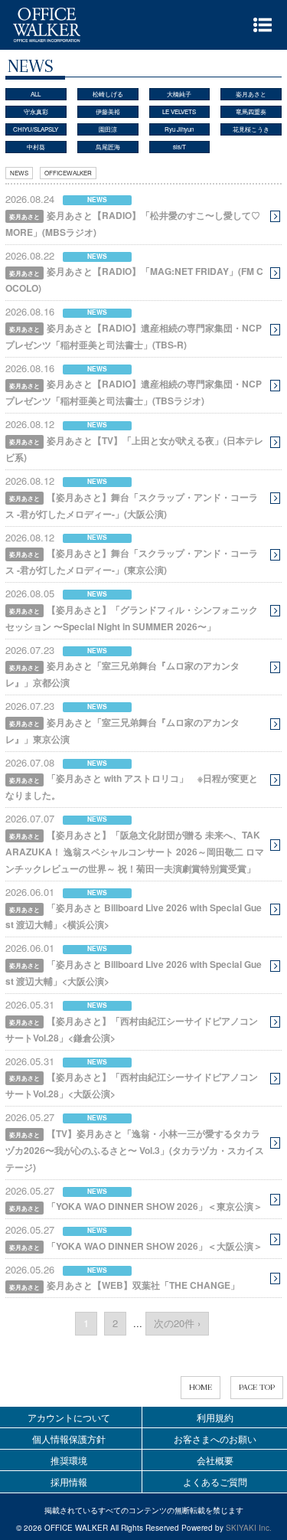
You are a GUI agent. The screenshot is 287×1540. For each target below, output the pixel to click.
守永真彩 (36, 111)
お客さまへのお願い (215, 1438)
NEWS (19, 172)
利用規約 (215, 1417)
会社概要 (215, 1459)
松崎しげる (108, 94)
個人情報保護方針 (69, 1438)
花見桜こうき (251, 129)
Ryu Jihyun (179, 129)
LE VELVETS (179, 111)
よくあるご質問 (215, 1481)
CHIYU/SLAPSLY (35, 129)
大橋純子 (179, 94)
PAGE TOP (257, 1387)
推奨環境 (69, 1459)
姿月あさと (251, 94)
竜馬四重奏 (251, 111)
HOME (200, 1387)
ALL (36, 94)
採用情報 (69, 1481)
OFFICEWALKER (68, 172)
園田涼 (108, 129)
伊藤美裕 (108, 111)
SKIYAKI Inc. (249, 1527)
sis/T (179, 146)
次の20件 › (177, 1323)
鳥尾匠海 (108, 146)
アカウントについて (69, 1417)
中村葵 (36, 146)
